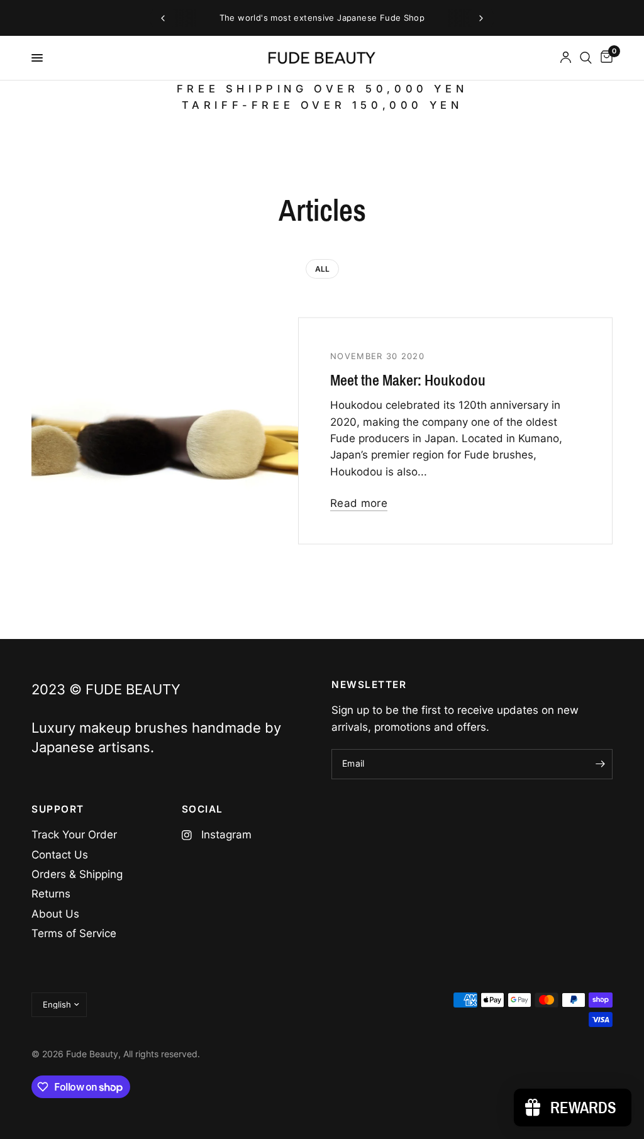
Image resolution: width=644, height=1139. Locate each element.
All (322, 269)
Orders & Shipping (77, 874)
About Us (55, 914)
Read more (358, 503)
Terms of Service (73, 933)
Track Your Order (74, 834)
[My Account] (565, 58)
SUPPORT (57, 809)
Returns (50, 893)
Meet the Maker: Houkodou (408, 380)
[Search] (585, 58)
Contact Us (59, 854)
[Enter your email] (600, 764)
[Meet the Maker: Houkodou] (223, 431)
